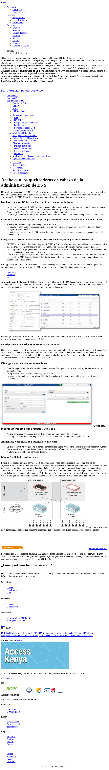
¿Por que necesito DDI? (17, 620)
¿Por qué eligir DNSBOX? (19, 133)
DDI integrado (19, 111)
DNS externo (20, 125)
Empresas (11, 25)
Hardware (18, 153)
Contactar (16, 43)
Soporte (15, 40)
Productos (11, 7)
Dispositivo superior (21, 143)
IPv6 (16, 117)
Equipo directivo (19, 33)
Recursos (11, 15)
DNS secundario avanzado (24, 140)
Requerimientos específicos (24, 115)
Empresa (16, 28)
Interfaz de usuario (22, 146)
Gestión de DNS (19, 103)
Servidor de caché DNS (24, 128)
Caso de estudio (19, 20)
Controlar (11, 274)
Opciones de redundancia (23, 158)
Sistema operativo (22, 151)
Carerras (16, 35)
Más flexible (18, 168)
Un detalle (11, 604)
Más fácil (16, 162)
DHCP (15, 106)
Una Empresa (13, 590)
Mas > (12, 628)
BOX (17, 10)
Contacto (11, 761)
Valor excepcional (20, 173)
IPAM (15, 108)
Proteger (10, 277)
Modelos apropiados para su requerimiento (31, 156)
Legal (9, 759)
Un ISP (10, 587)
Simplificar (12, 272)
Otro (9, 593)
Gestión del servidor (23, 148)
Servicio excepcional (21, 170)
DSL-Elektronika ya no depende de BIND (20, 633)
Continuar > (6, 678)
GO (3, 625)
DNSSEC (18, 120)
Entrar (4, 2)
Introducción (12, 95)
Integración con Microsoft (25, 122)
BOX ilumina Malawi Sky (53, 633)
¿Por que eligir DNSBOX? (19, 618)
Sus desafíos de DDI (16, 101)
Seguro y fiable (19, 165)
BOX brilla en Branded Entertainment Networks (68, 635)
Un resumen (12, 606)
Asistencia (11, 756)
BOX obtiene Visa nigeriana (29, 635)
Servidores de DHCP (23, 130)
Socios (15, 38)
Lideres (10, 741)
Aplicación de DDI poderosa (25, 138)
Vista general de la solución (24, 135)
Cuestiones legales (20, 45)
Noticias (16, 30)
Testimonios (17, 22)
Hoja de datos (18, 17)
